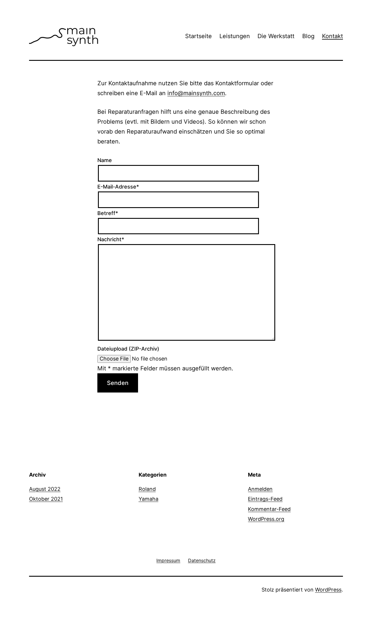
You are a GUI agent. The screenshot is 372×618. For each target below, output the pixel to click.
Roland (147, 489)
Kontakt (332, 36)
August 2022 (44, 489)
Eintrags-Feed (265, 499)
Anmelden (260, 489)
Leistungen (234, 36)
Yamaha (148, 499)
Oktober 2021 (46, 499)
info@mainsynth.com (196, 93)
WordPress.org (266, 519)
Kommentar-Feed (269, 509)
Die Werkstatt (275, 36)
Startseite (198, 36)
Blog (308, 36)
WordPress (328, 590)
